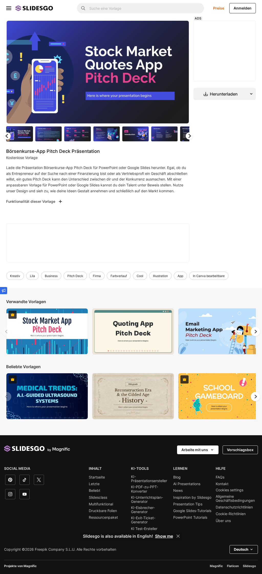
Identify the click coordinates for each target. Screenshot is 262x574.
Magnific (216, 566)
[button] (189, 136)
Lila (32, 276)
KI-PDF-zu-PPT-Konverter (144, 489)
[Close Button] (178, 536)
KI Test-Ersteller (144, 529)
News (178, 490)
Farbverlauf (119, 276)
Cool (140, 276)
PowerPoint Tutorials (190, 517)
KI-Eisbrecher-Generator (143, 510)
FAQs (220, 477)
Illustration (160, 276)
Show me (164, 536)
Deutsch (241, 549)
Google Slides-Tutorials (192, 511)
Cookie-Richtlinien (231, 514)
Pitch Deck (75, 276)
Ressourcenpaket (103, 517)
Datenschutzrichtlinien (234, 507)
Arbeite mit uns (194, 450)
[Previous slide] (6, 331)
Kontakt (222, 484)
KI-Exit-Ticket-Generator (143, 520)
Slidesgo (249, 566)
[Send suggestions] (3, 290)
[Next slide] (181, 72)
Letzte (94, 484)
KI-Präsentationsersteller (149, 479)
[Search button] (83, 8)
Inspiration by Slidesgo (192, 497)
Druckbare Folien (103, 511)
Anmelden (243, 8)
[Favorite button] (167, 29)
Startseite (97, 477)
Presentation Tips (187, 504)
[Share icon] (180, 29)
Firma (97, 276)
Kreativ (15, 276)
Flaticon (233, 566)
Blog (177, 477)
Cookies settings (229, 490)
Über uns (223, 521)
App (180, 276)
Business (51, 276)
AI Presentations (186, 484)
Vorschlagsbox (240, 450)
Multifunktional (101, 504)
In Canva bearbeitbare (209, 276)
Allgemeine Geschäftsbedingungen (235, 498)
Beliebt (94, 490)
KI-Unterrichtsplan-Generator (147, 499)
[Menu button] (8, 8)
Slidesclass (98, 497)
